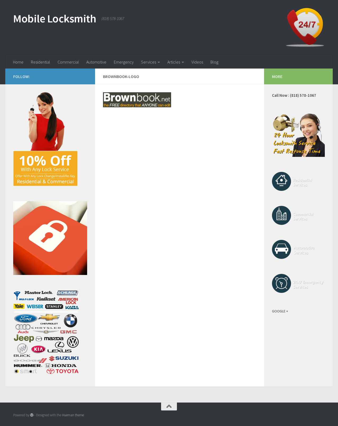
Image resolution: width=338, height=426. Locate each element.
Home (18, 62)
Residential (40, 62)
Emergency (124, 62)
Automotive (96, 62)
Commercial (68, 62)
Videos (197, 62)
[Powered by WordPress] (32, 415)
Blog (214, 62)
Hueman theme (73, 415)
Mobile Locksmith (54, 18)
